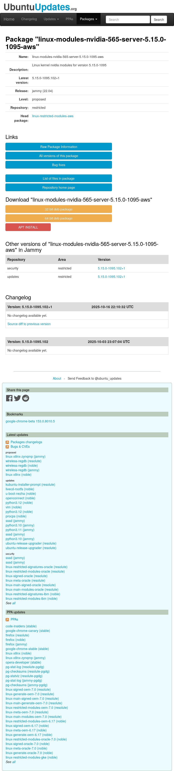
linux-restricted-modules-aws (52, 116)
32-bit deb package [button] (58, 209)
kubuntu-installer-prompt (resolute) (30, 484)
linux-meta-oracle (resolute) (25, 580)
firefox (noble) (16, 639)
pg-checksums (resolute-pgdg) (28, 671)
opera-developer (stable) (23, 662)
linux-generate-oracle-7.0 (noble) (29, 752)
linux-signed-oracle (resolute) (27, 575)
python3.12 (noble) (19, 502)
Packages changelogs (26, 442)
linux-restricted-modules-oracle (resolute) (35, 571)
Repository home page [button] (58, 187)
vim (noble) (14, 507)
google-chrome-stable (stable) (27, 648)
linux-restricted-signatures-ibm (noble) (33, 594)
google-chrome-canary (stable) (28, 630)
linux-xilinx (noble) (18, 474)
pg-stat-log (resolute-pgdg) (25, 666)
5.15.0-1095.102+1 (111, 268)
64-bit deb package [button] (58, 218)
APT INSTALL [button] (28, 227)
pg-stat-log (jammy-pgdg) (24, 680)
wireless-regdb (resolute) (23, 461)
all (13, 603)
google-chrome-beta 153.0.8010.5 (30, 421)
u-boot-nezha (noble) (21, 493)
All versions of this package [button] (58, 155)
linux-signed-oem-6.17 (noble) (27, 725)
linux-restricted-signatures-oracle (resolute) (37, 566)
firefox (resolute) (17, 635)
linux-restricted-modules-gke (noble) (32, 757)
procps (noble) (16, 516)
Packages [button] (87, 19)
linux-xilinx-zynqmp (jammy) (26, 456)
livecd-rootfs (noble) (20, 489)
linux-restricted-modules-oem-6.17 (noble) (36, 721)
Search (159, 19)
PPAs (69, 19)
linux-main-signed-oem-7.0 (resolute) (32, 698)
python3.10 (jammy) (20, 525)
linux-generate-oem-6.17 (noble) (29, 734)
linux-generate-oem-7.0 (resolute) (30, 694)
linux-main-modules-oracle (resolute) (32, 589)
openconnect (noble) (20, 498)
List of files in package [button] (59, 178)
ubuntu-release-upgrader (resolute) (31, 543)
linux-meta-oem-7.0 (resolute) (27, 712)
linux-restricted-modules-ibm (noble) (32, 598)
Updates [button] (50, 19)
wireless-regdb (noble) (22, 465)
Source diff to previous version (29, 323)
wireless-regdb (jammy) (22, 470)
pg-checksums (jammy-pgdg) (27, 685)
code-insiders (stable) (21, 626)
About (57, 378)
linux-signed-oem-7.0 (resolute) (28, 689)
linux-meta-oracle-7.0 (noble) (26, 748)
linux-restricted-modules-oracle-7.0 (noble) (36, 739)
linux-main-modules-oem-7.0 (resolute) (34, 716)
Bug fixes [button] (58, 164)
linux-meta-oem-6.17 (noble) (26, 730)
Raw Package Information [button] (58, 146)
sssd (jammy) (15, 520)
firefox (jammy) (16, 644)
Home (9, 19)
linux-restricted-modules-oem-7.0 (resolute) (37, 707)
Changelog (29, 19)
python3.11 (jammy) (20, 529)
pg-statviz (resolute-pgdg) (24, 675)
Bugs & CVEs (20, 446)
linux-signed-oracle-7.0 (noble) (28, 743)
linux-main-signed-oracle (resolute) (31, 585)
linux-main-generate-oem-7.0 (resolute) (34, 703)
